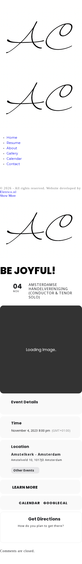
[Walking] (49, 534)
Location (20, 447)
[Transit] (41, 534)
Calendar (29, 503)
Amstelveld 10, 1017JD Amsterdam (36, 460)
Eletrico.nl (8, 192)
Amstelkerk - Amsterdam (36, 454)
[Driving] (32, 534)
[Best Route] (24, 534)
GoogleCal (55, 503)
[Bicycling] (58, 534)
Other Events (23, 470)
